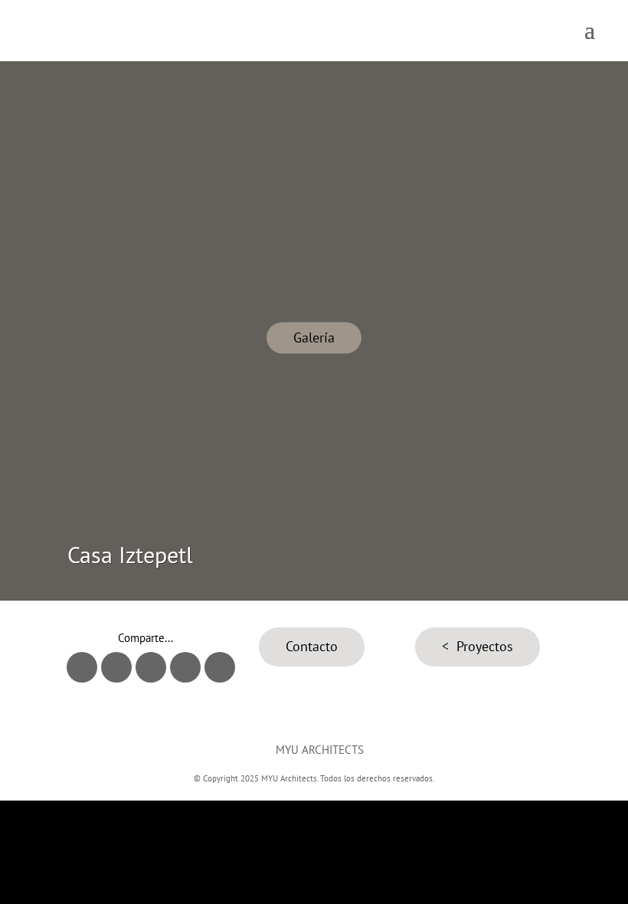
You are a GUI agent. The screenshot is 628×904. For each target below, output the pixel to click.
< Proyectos (477, 646)
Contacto (312, 646)
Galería (314, 337)
